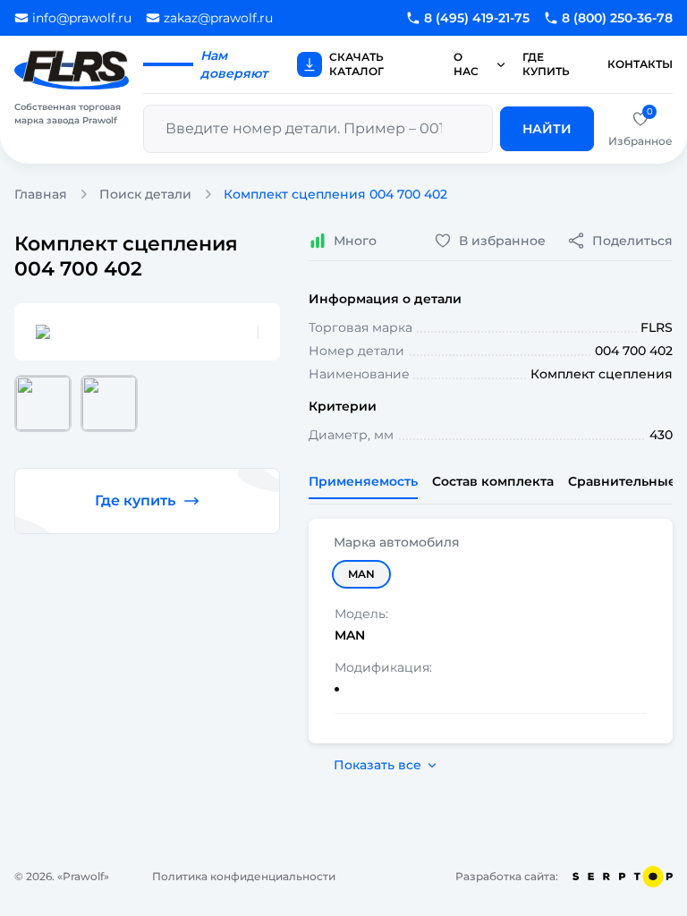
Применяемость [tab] (363, 481)
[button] (43, 403)
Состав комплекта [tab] (493, 481)
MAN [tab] (361, 574)
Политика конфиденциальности (243, 876)
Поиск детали (145, 194)
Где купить (546, 64)
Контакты (640, 64)
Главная (40, 194)
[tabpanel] (491, 631)
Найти (547, 129)
